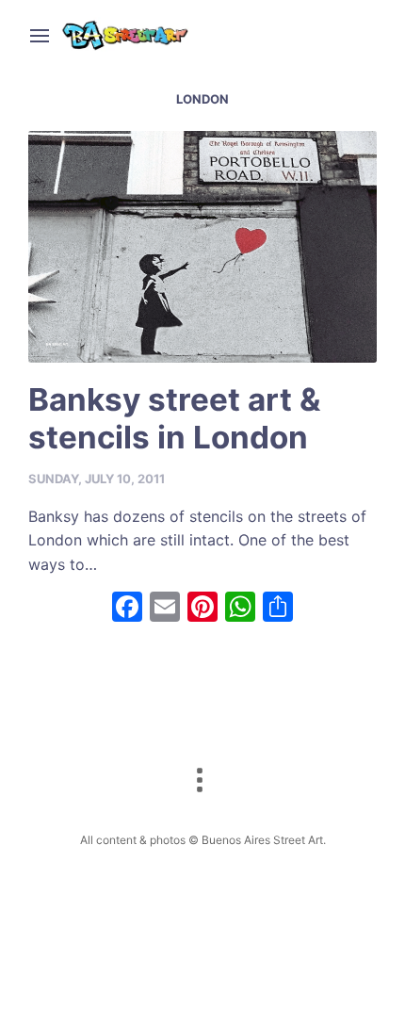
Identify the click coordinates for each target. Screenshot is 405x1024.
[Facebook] (127, 609)
